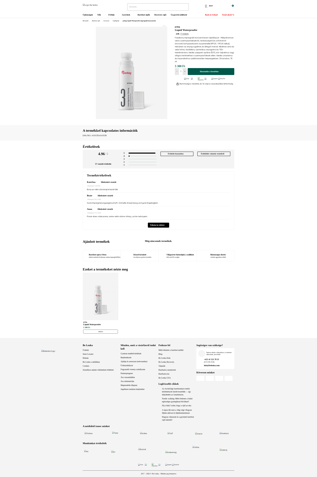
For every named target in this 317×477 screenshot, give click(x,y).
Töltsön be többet (157, 225)
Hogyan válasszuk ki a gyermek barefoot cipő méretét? (178, 418)
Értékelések (91, 147)
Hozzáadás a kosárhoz (209, 71)
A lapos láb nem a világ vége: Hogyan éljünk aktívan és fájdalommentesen (177, 411)
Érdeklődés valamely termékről (212, 154)
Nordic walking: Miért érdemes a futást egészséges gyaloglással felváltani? (177, 400)
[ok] (185, 6)
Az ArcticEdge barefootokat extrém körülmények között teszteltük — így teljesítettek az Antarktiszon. (176, 392)
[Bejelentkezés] (225, 6)
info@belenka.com (212, 365)
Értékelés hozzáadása (176, 154)
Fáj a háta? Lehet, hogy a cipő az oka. (177, 405)
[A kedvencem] (219, 6)
